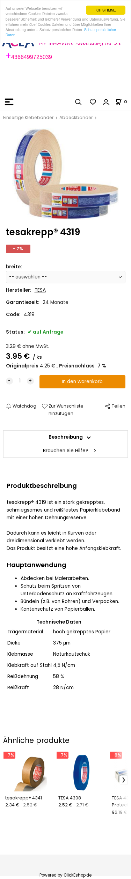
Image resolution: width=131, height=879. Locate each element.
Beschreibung (66, 437)
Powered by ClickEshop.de (65, 875)
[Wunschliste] (93, 102)
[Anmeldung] (106, 102)
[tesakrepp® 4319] (65, 174)
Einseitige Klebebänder (28, 117)
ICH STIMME (105, 10)
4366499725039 (31, 57)
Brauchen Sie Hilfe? (65, 450)
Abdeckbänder (76, 117)
